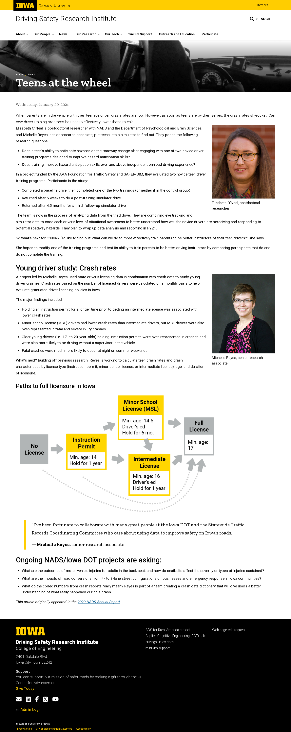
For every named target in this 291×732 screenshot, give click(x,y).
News (63, 34)
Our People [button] (41, 34)
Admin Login (30, 709)
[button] (260, 19)
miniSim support (158, 648)
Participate (210, 34)
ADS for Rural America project (168, 630)
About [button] (20, 34)
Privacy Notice (24, 728)
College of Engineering (54, 5)
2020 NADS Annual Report (99, 602)
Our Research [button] (85, 34)
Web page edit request (229, 630)
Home (19, 74)
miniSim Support (139, 34)
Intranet (262, 5)
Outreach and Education (177, 34)
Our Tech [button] (112, 34)
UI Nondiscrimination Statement (54, 728)
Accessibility (83, 728)
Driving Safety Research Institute (66, 18)
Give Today (25, 688)
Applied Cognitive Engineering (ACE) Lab (175, 636)
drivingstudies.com (160, 642)
